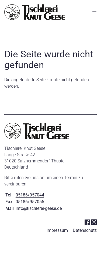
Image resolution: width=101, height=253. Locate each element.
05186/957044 (30, 195)
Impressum (57, 230)
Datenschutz (85, 230)
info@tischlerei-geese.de (39, 208)
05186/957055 (30, 201)
